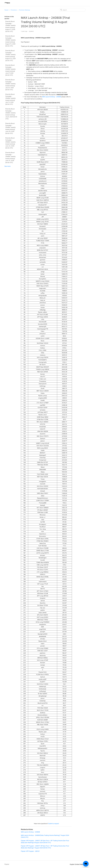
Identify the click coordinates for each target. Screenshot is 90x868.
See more (7, 166)
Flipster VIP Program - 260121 (30, 851)
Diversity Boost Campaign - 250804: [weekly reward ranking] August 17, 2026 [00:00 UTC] (10, 26)
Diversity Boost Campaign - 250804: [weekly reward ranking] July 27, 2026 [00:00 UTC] (10, 70)
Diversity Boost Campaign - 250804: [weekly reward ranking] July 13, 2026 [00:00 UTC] (10, 99)
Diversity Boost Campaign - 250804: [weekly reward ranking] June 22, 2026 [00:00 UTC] (10, 143)
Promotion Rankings (24, 10)
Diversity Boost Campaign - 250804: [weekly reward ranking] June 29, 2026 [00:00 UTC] (10, 128)
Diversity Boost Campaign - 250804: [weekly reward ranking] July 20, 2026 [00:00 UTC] (10, 84)
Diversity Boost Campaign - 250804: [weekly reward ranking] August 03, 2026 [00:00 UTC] (10, 55)
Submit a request (53, 823)
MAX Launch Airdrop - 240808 (51, 97)
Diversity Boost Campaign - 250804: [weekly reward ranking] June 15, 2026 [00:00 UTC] (10, 157)
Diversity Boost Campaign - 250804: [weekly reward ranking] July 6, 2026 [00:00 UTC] (11, 114)
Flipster (6, 10)
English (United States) (77, 864)
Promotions (14, 10)
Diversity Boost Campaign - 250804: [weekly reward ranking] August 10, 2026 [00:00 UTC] (10, 41)
